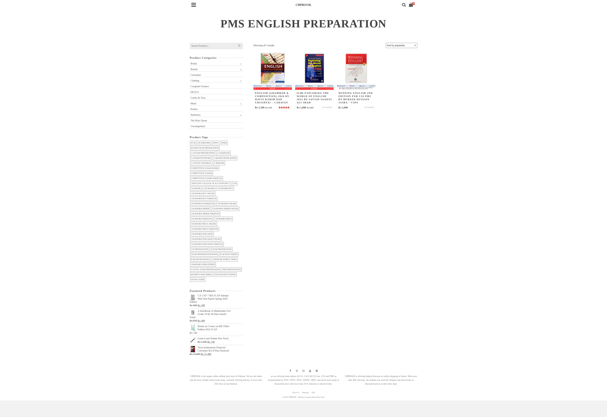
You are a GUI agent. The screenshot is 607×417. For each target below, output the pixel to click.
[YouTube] (310, 371)
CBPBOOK (219, 163)
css (234, 183)
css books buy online (203, 193)
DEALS (194, 92)
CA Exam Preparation (202, 153)
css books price (223, 219)
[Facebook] (290, 371)
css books (209, 188)
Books (193, 63)
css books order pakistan (205, 214)
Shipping (305, 392)
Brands (194, 69)
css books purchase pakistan (207, 244)
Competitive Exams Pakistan (206, 178)
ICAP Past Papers (229, 254)
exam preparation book (204, 254)
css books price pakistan (204, 229)
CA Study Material (201, 163)
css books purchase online (206, 239)
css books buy (225, 188)
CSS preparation (200, 249)
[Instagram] (303, 371)
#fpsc (216, 143)
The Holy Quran (198, 120)
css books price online (203, 224)
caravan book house (225, 158)
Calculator (195, 75)
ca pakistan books (201, 158)
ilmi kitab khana (200, 259)
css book (196, 188)
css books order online (225, 208)
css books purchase (202, 234)
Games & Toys (197, 97)
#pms (224, 143)
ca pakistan (223, 153)
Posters (194, 109)
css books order (200, 208)
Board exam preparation (205, 148)
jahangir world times (224, 259)
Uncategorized (197, 126)
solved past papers (225, 274)
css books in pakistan (202, 203)
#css (193, 143)
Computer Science (199, 86)
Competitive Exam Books (204, 168)
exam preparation (222, 249)
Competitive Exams (201, 173)
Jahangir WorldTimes (203, 264)
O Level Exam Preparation (205, 269)
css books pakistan (201, 219)
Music (193, 103)
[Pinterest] (317, 371)
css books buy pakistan (204, 198)
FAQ (313, 392)
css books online (226, 203)
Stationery (195, 114)
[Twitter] (297, 371)
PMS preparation (232, 269)
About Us (295, 392)
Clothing (194, 80)
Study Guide (197, 279)
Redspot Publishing (201, 274)
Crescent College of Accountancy (210, 183)
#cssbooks (204, 143)
